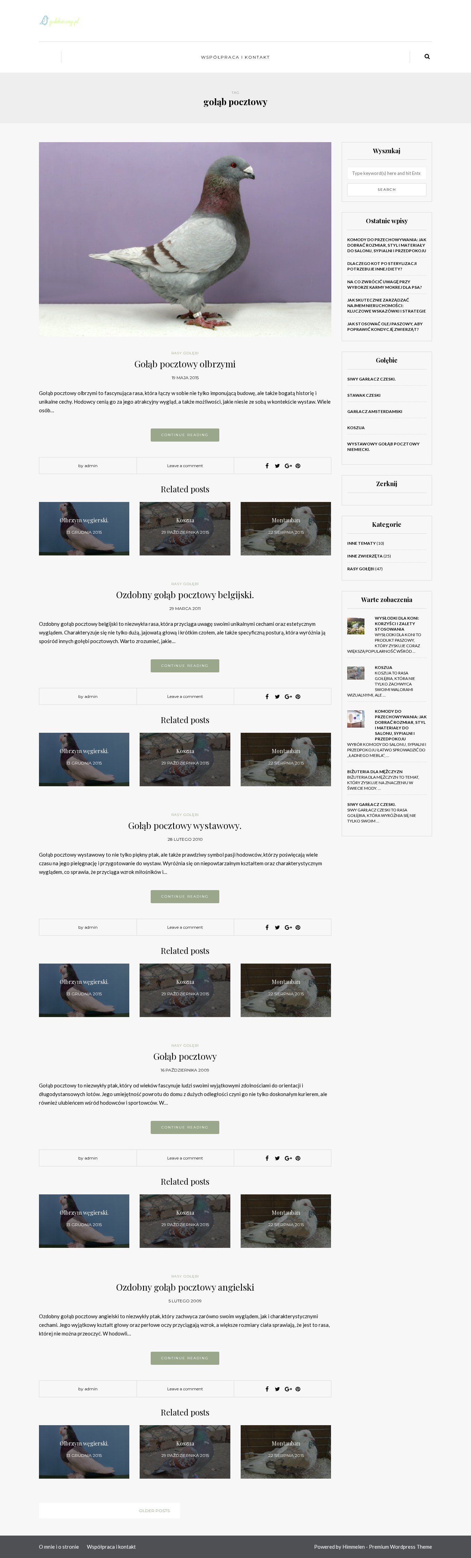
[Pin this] (298, 466)
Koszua (356, 427)
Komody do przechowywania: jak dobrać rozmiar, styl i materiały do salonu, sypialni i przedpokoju (386, 245)
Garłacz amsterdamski (374, 411)
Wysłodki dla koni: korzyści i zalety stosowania (397, 623)
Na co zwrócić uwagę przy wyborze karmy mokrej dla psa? (384, 284)
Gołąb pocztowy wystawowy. (185, 825)
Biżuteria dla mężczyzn (374, 771)
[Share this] (267, 466)
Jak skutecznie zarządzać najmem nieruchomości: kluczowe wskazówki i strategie (386, 305)
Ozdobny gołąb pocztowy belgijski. (185, 595)
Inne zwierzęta (365, 556)
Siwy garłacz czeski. (371, 379)
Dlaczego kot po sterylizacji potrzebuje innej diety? (382, 266)
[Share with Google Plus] (287, 466)
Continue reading (185, 435)
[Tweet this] (277, 466)
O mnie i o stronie (59, 1547)
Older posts (154, 1510)
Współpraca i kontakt (235, 57)
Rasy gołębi (185, 353)
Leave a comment (185, 465)
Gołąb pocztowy (185, 1056)
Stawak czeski (364, 395)
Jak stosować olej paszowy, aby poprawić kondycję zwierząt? (385, 326)
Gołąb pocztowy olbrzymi (185, 364)
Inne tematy (361, 543)
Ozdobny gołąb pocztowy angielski (185, 1287)
